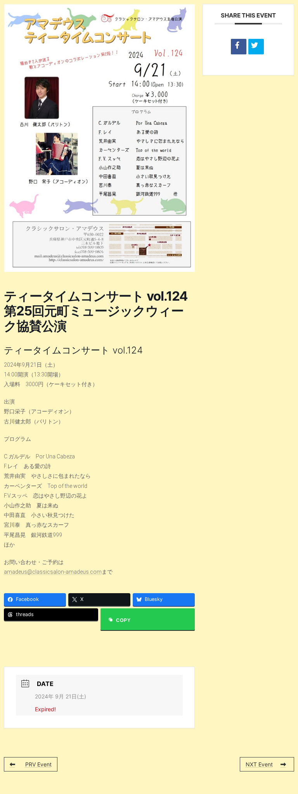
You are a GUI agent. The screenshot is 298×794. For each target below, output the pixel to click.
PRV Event (38, 764)
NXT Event (259, 764)
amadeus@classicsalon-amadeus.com (53, 572)
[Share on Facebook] (238, 46)
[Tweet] (256, 46)
